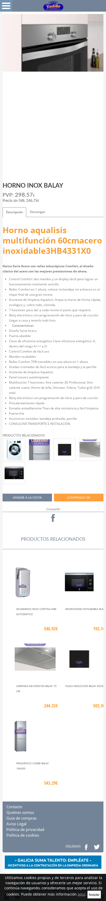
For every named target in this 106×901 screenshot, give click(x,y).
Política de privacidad (25, 829)
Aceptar (94, 894)
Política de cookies (22, 835)
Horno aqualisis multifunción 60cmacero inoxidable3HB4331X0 (52, 240)
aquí (81, 894)
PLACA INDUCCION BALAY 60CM (84, 686)
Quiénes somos (20, 812)
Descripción (14, 212)
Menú (6, 6)
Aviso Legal (16, 823)
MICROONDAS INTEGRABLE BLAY (85, 609)
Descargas (37, 212)
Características (21, 325)
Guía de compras (21, 818)
